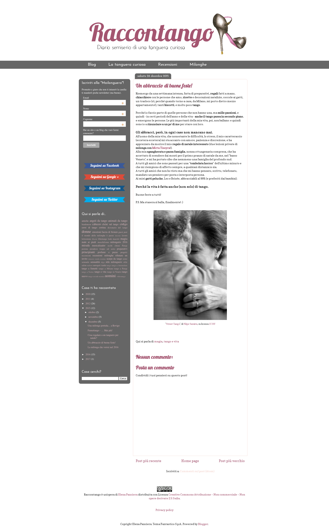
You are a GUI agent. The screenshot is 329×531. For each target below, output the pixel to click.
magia (158, 341)
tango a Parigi (120, 268)
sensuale (85, 262)
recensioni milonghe (103, 255)
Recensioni (167, 65)
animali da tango (117, 221)
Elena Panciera (128, 494)
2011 (88, 298)
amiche (85, 220)
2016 (88, 354)
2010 (88, 294)
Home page (190, 461)
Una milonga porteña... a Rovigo (104, 325)
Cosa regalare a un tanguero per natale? (103, 336)
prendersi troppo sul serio (102, 248)
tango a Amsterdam (119, 265)
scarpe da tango (114, 258)
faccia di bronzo (110, 232)
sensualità (95, 262)
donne (86, 231)
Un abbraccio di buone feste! (164, 85)
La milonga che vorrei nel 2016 (103, 347)
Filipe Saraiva (190, 324)
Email (103, 97)
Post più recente (148, 461)
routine (103, 259)
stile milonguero (114, 262)
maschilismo (103, 242)
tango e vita (171, 341)
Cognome (103, 119)
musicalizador (98, 245)
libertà (94, 239)
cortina (102, 227)
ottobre (92, 312)
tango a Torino (88, 272)
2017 (88, 359)
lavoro (124, 235)
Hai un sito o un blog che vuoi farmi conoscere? (101, 131)
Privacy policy (165, 510)
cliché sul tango (110, 224)
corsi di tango (89, 227)
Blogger (203, 524)
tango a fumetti (90, 268)
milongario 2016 (118, 242)
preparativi (122, 248)
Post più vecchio (232, 461)
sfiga (103, 262)
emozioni (96, 232)
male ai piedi (89, 242)
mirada (86, 245)
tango (109, 265)
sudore (89, 265)
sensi (125, 258)
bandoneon (86, 224)
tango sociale (93, 276)
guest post (122, 232)
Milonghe (198, 65)
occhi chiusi (114, 245)
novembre (93, 316)
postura (85, 248)
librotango (102, 238)
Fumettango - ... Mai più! (100, 330)
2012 (88, 303)
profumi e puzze (108, 252)
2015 (88, 308)
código (123, 224)
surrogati (97, 265)
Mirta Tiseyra (161, 148)
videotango (121, 276)
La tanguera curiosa (127, 65)
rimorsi (91, 259)
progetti (123, 252)
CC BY (212, 324)
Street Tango (173, 324)
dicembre (93, 321)
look (110, 238)
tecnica (102, 276)
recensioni (86, 255)
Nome (103, 108)
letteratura (86, 238)
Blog (92, 65)
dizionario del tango (117, 227)
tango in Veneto (114, 271)
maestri (116, 238)
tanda (103, 265)
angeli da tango (98, 221)
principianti (88, 252)
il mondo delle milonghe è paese (98, 235)
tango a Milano (106, 268)
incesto (118, 235)
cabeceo (96, 224)
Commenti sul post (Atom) (197, 471)
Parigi (124, 245)
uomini (110, 275)
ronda (97, 259)
